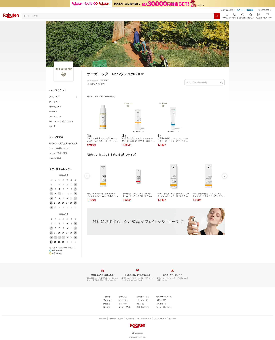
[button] (265, 10)
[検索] (217, 16)
